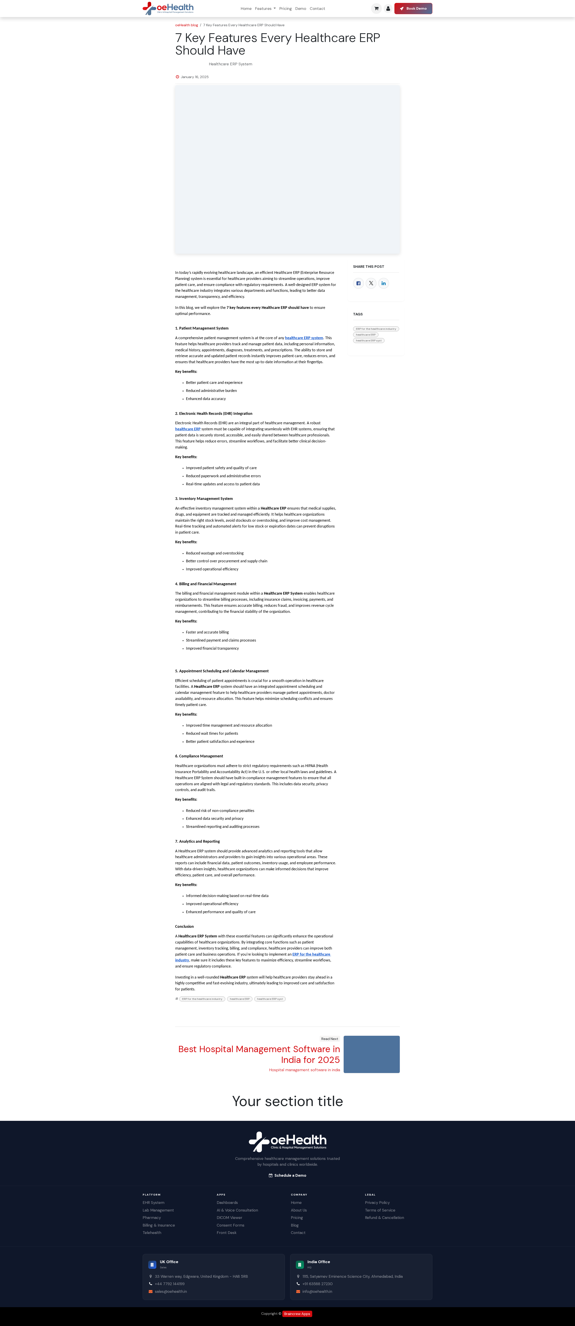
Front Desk (227, 1232)
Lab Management (158, 1210)
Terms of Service (380, 1210)
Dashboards (227, 1202)
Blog (295, 1225)
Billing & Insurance (159, 1225)
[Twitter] (371, 283)
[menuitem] (246, 8)
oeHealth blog (186, 25)
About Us (299, 1210)
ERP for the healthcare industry (202, 999)
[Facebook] (358, 283)
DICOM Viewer (229, 1217)
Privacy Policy (377, 1202)
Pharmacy (152, 1217)
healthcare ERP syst (270, 999)
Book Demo (417, 8)
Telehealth (152, 1232)
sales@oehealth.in (171, 1291)
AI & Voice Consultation (237, 1210)
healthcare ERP (240, 999)
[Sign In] (388, 8)
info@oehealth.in (317, 1291)
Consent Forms (230, 1225)
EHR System (153, 1202)
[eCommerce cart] (376, 8)
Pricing (297, 1217)
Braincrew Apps (297, 1313)
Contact (298, 1232)
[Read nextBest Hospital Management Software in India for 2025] (372, 1054)
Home (296, 1202)
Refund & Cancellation (384, 1217)
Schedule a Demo (290, 1175)
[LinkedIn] (383, 283)
